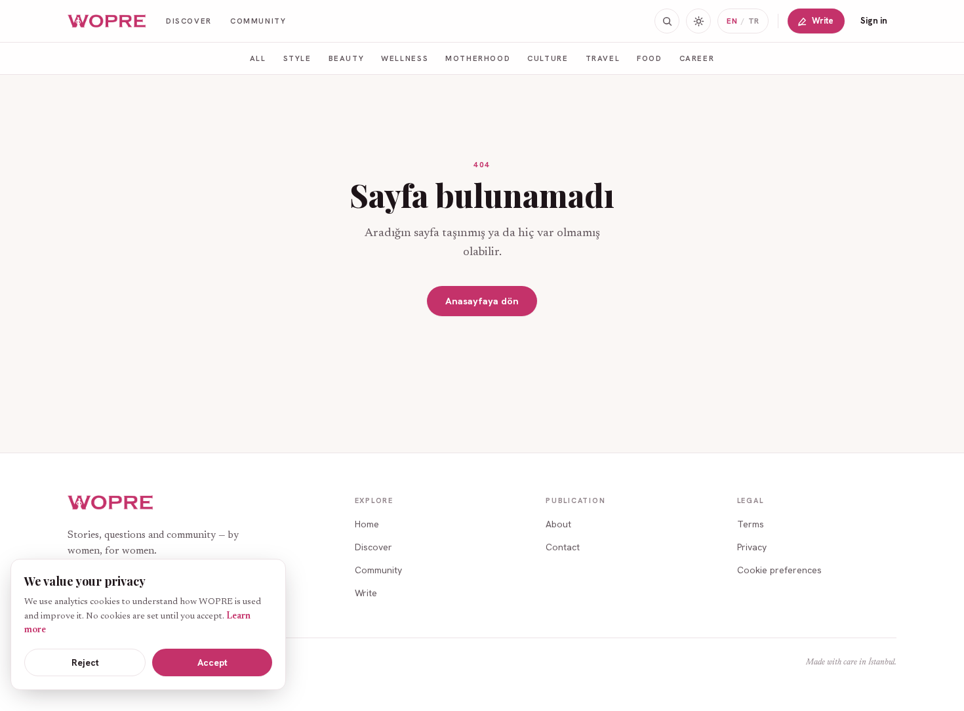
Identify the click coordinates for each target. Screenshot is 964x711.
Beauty (347, 58)
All (258, 58)
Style (297, 58)
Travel (603, 58)
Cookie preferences (779, 570)
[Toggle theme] (698, 21)
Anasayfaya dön (482, 301)
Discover (189, 21)
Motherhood (477, 58)
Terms (750, 524)
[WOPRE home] (108, 21)
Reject (85, 662)
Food (649, 58)
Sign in (873, 20)
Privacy (752, 547)
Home (367, 524)
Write (822, 20)
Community (258, 21)
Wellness (404, 58)
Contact (563, 547)
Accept (212, 662)
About (558, 524)
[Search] (666, 21)
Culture (547, 58)
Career (697, 58)
